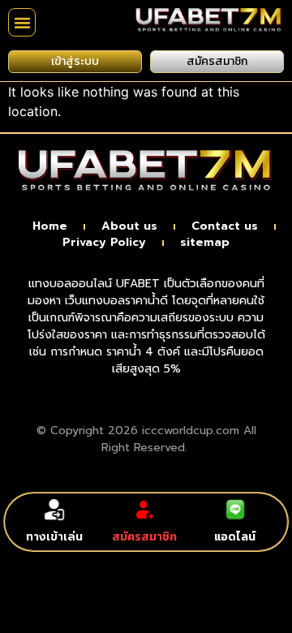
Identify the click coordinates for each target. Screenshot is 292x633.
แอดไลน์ (235, 536)
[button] (22, 22)
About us (129, 226)
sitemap (205, 243)
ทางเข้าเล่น (54, 536)
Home (49, 226)
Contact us (224, 226)
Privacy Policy (104, 243)
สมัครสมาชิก (144, 536)
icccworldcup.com (190, 430)
